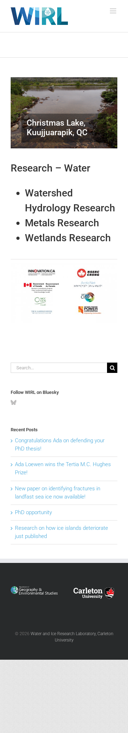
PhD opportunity (33, 512)
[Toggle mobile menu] (113, 11)
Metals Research (62, 223)
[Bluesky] (13, 402)
